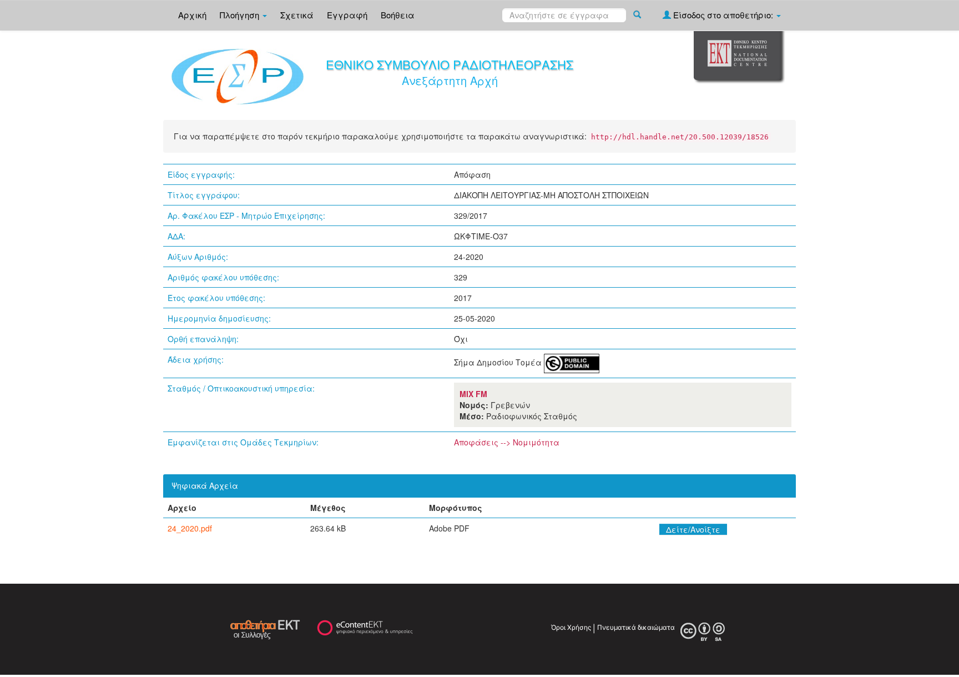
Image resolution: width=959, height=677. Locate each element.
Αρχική (192, 15)
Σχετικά (297, 15)
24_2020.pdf (190, 528)
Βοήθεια (398, 15)
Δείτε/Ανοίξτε (693, 529)
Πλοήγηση (240, 15)
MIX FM (473, 393)
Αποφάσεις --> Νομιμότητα (506, 442)
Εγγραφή (347, 15)
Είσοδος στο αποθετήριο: (723, 15)
